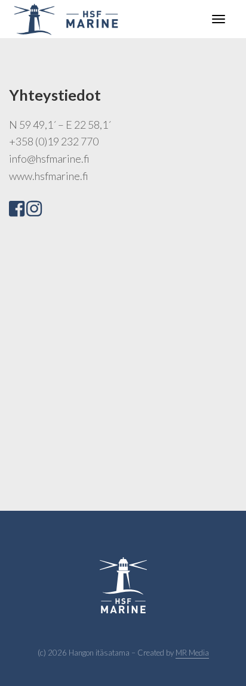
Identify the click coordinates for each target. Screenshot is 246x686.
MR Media (192, 652)
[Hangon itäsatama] (65, 17)
